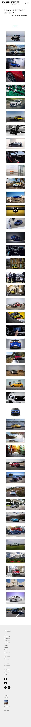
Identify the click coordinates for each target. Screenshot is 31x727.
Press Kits (25, 15)
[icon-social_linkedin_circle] (9, 687)
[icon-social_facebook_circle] (6, 679)
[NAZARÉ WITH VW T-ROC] (6, 702)
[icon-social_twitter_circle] (6, 683)
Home (13, 15)
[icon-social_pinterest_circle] (6, 687)
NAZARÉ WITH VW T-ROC (7, 706)
